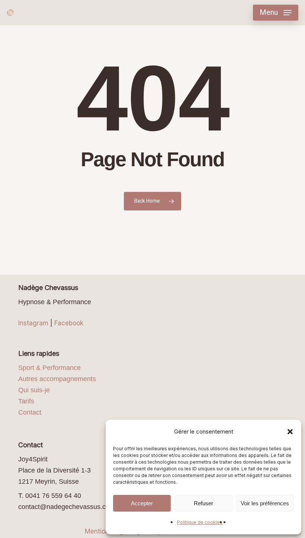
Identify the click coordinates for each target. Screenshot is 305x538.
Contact (29, 412)
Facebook (68, 323)
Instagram (33, 323)
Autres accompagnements (57, 379)
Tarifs (26, 401)
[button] (290, 431)
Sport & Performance (49, 367)
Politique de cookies (199, 522)
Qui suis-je (34, 390)
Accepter (142, 503)
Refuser (203, 503)
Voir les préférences (265, 503)
